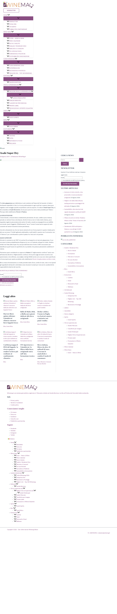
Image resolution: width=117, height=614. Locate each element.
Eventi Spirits (14, 117)
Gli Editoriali (68, 290)
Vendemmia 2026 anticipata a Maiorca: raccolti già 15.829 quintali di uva (73, 229)
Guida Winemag (69, 293)
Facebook (13, 428)
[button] (11, 10)
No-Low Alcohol (15, 51)
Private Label (14, 105)
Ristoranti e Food (15, 141)
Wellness (12, 143)
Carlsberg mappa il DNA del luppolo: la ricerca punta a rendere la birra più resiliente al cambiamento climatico (10, 351)
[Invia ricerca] (81, 160)
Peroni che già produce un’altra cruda (44, 259)
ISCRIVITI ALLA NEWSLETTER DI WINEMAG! (13, 270)
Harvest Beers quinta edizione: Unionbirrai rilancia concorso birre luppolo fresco (10, 318)
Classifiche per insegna (17, 103)
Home (5, 15)
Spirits (5, 111)
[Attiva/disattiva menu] (18, 18)
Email (1, 274)
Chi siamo (13, 412)
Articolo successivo (6, 285)
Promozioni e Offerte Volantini (21, 108)
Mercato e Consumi (16, 48)
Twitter (13, 435)
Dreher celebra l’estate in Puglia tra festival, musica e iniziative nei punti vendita (44, 316)
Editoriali (7, 76)
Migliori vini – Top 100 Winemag (20, 73)
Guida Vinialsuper (19, 98)
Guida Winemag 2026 (16, 65)
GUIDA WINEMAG (9, 59)
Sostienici (13, 416)
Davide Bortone (15, 82)
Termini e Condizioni (17, 402)
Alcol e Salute (14, 43)
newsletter (67, 311)
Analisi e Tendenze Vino (17, 46)
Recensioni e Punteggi (17, 70)
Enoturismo (7, 129)
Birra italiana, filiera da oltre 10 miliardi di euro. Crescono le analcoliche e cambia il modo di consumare (44, 351)
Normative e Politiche (17, 53)
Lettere (66, 307)
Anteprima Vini (14, 68)
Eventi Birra (13, 126)
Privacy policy (15, 400)
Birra (5, 120)
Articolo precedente (7, 283)
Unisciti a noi (14, 419)
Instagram (13, 433)
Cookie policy (15, 405)
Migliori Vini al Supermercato (20, 91)
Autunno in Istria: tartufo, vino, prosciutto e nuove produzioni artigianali (73, 194)
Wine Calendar (14, 41)
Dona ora (12, 24)
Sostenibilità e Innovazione (19, 56)
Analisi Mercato (15, 100)
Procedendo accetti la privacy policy (13, 277)
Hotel (11, 138)
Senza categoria (69, 314)
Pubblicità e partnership (18, 29)
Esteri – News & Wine (16, 38)
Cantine (12, 135)
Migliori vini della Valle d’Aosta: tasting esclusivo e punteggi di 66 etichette (74, 203)
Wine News (7, 32)
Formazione (71, 253)
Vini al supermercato (11, 85)
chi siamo (12, 26)
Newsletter (13, 21)
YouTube (13, 430)
